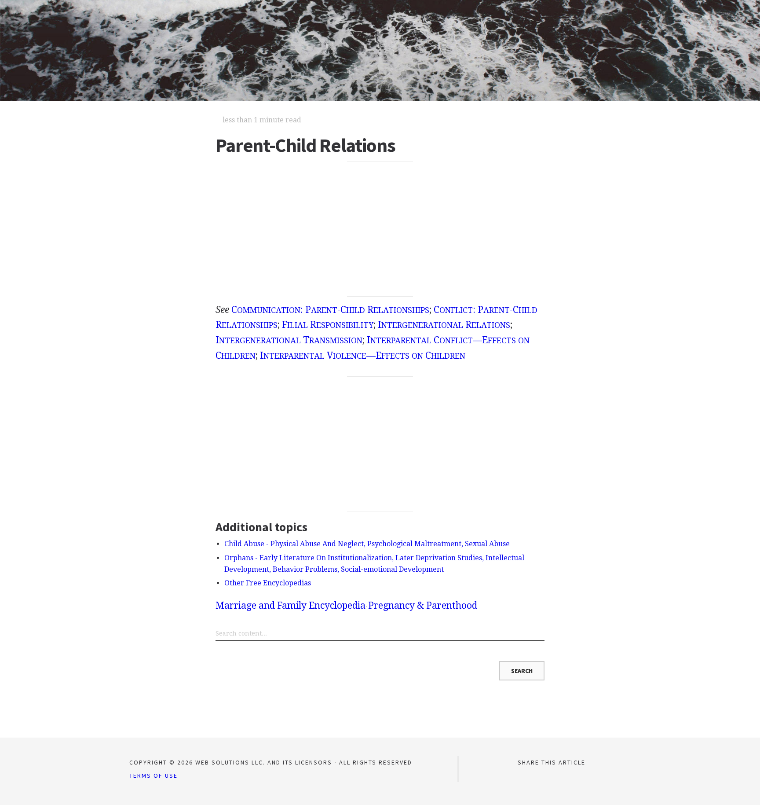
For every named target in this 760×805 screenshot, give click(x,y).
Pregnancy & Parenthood (422, 605)
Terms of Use (153, 775)
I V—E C (362, 355)
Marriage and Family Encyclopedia (290, 605)
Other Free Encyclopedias (267, 583)
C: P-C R (330, 309)
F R (327, 324)
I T (289, 340)
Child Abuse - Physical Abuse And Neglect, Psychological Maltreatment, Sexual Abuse (367, 544)
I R (444, 324)
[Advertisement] (380, 229)
